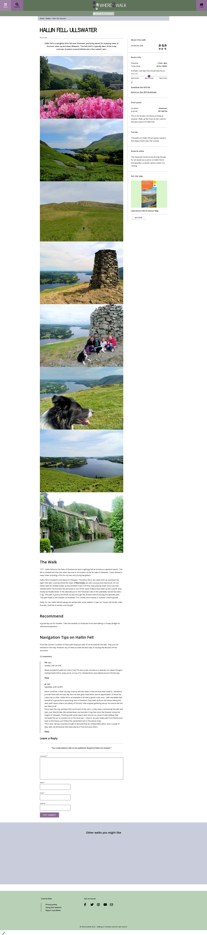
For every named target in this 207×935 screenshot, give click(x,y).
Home (42, 18)
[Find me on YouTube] (107, 904)
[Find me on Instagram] (100, 904)
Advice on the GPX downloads (143, 92)
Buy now (138, 218)
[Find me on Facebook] (87, 904)
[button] (81, 87)
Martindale (80, 583)
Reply (47, 678)
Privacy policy (51, 904)
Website (42, 803)
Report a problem (53, 910)
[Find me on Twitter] (94, 904)
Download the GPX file (140, 87)
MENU (5, 7)
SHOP (202, 7)
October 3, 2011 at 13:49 (53, 665)
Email (42, 793)
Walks (48, 18)
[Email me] (111, 904)
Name (42, 783)
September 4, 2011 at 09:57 (54, 687)
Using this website (53, 907)
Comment (43, 756)
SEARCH (17, 7)
